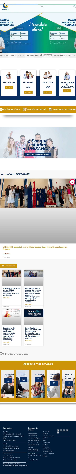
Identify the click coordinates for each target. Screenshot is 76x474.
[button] (2, 28)
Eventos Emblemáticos (16, 354)
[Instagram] (64, 430)
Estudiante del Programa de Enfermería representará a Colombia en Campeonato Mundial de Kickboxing (9, 334)
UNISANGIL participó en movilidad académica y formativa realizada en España (11, 292)
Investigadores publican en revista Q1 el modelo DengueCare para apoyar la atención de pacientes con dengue (33, 333)
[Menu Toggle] (42, 7)
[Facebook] (58, 430)
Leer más (8, 380)
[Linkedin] (67, 430)
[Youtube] (58, 432)
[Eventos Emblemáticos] (1, 353)
